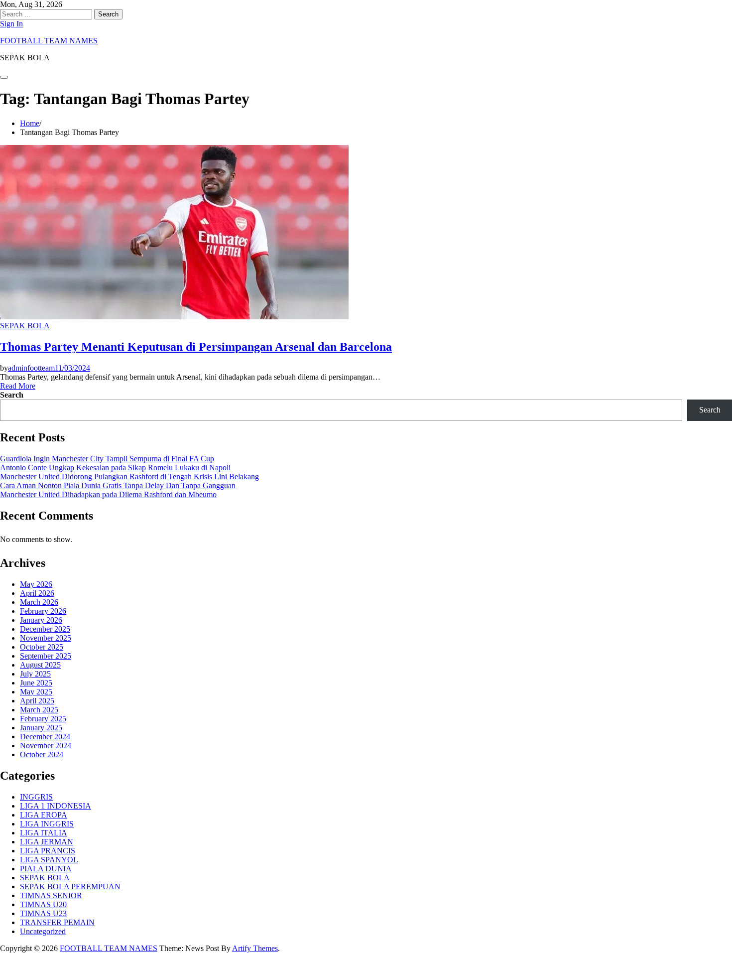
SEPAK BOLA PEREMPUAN (70, 886)
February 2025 (43, 718)
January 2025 (41, 727)
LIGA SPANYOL (49, 859)
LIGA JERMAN (46, 841)
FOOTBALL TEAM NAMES (49, 40)
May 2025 (36, 691)
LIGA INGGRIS (47, 823)
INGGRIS (36, 797)
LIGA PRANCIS (47, 850)
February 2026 (43, 611)
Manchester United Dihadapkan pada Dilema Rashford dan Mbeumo (108, 494)
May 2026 (36, 584)
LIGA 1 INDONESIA (55, 806)
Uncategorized (43, 931)
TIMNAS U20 (43, 904)
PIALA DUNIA (46, 868)
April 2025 (37, 700)
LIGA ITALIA (43, 832)
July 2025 (35, 674)
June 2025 (36, 683)
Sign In (11, 23)
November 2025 (45, 638)
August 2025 (40, 665)
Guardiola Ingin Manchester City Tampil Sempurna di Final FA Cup (107, 458)
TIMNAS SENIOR (51, 895)
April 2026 (37, 593)
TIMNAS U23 (43, 913)
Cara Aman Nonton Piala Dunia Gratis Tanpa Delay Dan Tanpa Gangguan (118, 485)
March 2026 (39, 602)
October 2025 (41, 647)
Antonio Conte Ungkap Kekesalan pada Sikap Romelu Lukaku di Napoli (115, 467)
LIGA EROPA (43, 815)
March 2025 (39, 709)
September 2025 (45, 656)
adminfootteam (31, 368)
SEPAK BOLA (25, 325)
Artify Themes (255, 948)
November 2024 (45, 745)
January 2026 (41, 620)
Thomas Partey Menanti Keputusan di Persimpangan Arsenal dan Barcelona (196, 346)
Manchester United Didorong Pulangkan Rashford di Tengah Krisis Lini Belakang (129, 476)
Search (11, 395)
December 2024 (45, 736)
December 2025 (45, 629)
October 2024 (41, 754)
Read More (17, 386)
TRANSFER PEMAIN (57, 922)
